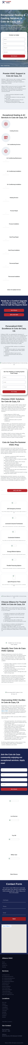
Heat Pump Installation (7, 989)
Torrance (4, 1015)
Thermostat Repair (6, 991)
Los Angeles (5, 1005)
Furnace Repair (5, 984)
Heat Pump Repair (6, 988)
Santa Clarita (5, 1008)
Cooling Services (6, 974)
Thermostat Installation (7, 992)
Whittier (4, 1017)
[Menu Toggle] (25, 2)
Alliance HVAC (4, 711)
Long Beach (5, 1007)
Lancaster (4, 1010)
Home (2, 65)
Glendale (4, 1012)
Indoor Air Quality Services (8, 994)
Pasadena (4, 1013)
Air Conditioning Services (7, 976)
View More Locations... (7, 1021)
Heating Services (6, 983)
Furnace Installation (6, 986)
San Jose (4, 1002)
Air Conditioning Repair (7, 979)
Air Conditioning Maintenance (8, 978)
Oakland (4, 1004)
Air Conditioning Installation (8, 981)
